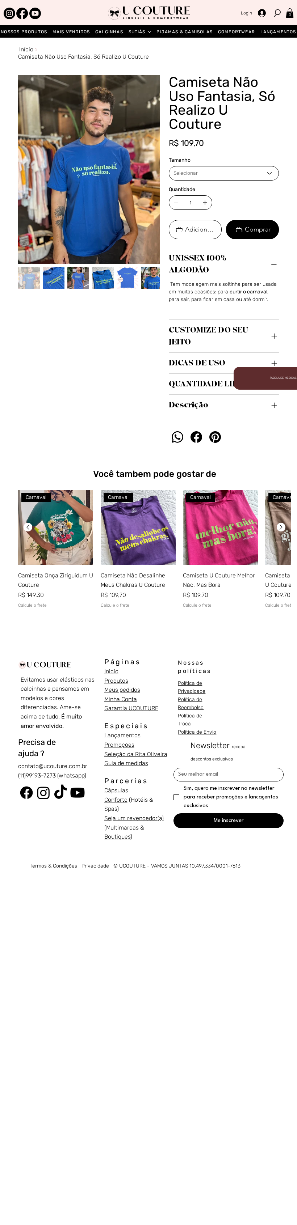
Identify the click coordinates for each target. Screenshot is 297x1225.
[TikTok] (60, 792)
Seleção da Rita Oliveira (135, 754)
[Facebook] (22, 13)
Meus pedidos (122, 689)
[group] (154, 554)
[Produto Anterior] (28, 527)
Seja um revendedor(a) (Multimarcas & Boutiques (134, 827)
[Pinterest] (215, 437)
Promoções (119, 744)
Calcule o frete (32, 605)
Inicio (111, 671)
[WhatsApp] (177, 437)
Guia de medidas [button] (126, 763)
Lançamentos (122, 735)
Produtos (116, 680)
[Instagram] (9, 13)
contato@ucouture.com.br (52, 766)
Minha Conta (120, 699)
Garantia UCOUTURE (131, 708)
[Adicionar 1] (205, 202)
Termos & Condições (53, 866)
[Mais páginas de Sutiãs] (149, 32)
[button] (290, 13)
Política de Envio (197, 732)
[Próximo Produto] (281, 527)
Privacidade (95, 866)
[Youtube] (35, 13)
